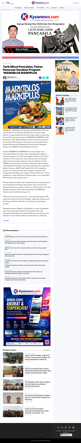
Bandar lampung (30, 353)
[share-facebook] (40, 77)
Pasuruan (6, 220)
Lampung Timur (30, 407)
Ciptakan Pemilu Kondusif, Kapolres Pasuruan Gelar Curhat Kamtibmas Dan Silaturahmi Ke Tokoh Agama (26, 242)
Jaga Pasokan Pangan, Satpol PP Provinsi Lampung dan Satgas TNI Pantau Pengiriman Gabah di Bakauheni (37, 357)
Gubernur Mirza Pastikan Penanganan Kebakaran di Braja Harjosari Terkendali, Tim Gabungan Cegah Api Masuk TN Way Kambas (37, 411)
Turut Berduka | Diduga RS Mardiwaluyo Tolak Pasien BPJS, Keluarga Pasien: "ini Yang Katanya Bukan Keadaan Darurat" (71, 109)
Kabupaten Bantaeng (32, 393)
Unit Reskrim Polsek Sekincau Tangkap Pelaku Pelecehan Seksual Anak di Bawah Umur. (71, 129)
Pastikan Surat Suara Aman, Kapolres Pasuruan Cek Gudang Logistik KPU (25, 248)
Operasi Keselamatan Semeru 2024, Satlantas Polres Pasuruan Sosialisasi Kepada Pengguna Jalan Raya (24, 272)
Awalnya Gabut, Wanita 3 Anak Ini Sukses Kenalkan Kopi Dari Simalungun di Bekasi (71, 119)
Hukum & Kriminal (29, 7)
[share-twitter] (43, 77)
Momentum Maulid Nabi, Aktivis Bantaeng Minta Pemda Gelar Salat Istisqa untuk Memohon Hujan (38, 371)
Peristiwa (61, 7)
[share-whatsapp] (47, 77)
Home (4, 63)
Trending (76, 3)
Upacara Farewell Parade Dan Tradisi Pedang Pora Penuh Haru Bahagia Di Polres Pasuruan (27, 255)
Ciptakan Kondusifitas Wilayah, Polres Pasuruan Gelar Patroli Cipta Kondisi (25, 266)
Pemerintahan (18, 7)
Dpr (48, 7)
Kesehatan (54, 7)
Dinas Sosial (29, 380)
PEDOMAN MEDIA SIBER (68, 431)
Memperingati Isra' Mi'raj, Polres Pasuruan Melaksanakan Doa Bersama (26, 236)
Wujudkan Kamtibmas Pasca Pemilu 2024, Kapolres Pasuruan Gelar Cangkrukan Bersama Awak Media (25, 279)
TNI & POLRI (40, 7)
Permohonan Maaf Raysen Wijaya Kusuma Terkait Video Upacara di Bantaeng (37, 397)
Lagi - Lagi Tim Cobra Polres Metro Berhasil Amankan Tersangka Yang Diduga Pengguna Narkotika (71, 99)
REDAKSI (59, 431)
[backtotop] (40, 438)
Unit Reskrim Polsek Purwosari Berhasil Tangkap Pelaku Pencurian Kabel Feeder (26, 261)
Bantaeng (28, 366)
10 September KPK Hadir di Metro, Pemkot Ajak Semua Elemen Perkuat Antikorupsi (38, 384)
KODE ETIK (66, 432)
